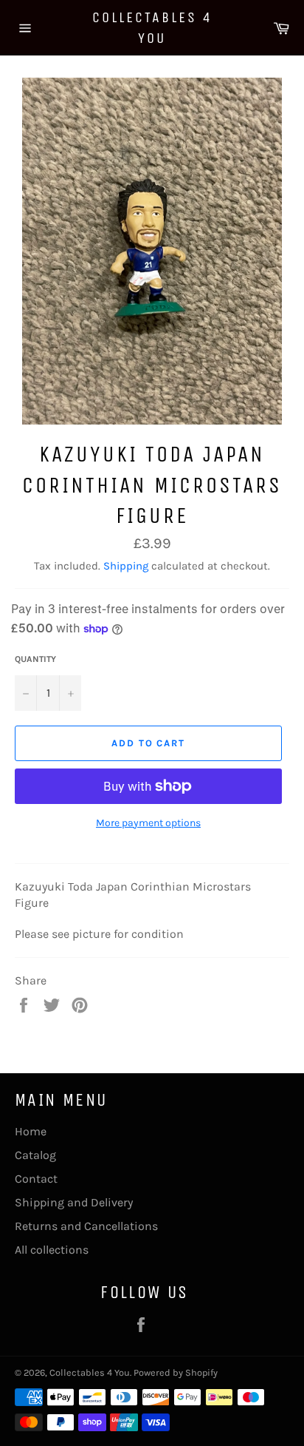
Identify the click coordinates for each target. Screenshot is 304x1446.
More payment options (148, 823)
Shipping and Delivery (74, 1202)
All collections (52, 1250)
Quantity (35, 659)
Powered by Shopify (176, 1372)
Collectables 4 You (152, 28)
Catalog (35, 1155)
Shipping (125, 565)
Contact (36, 1179)
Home (30, 1131)
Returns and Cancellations (86, 1226)
